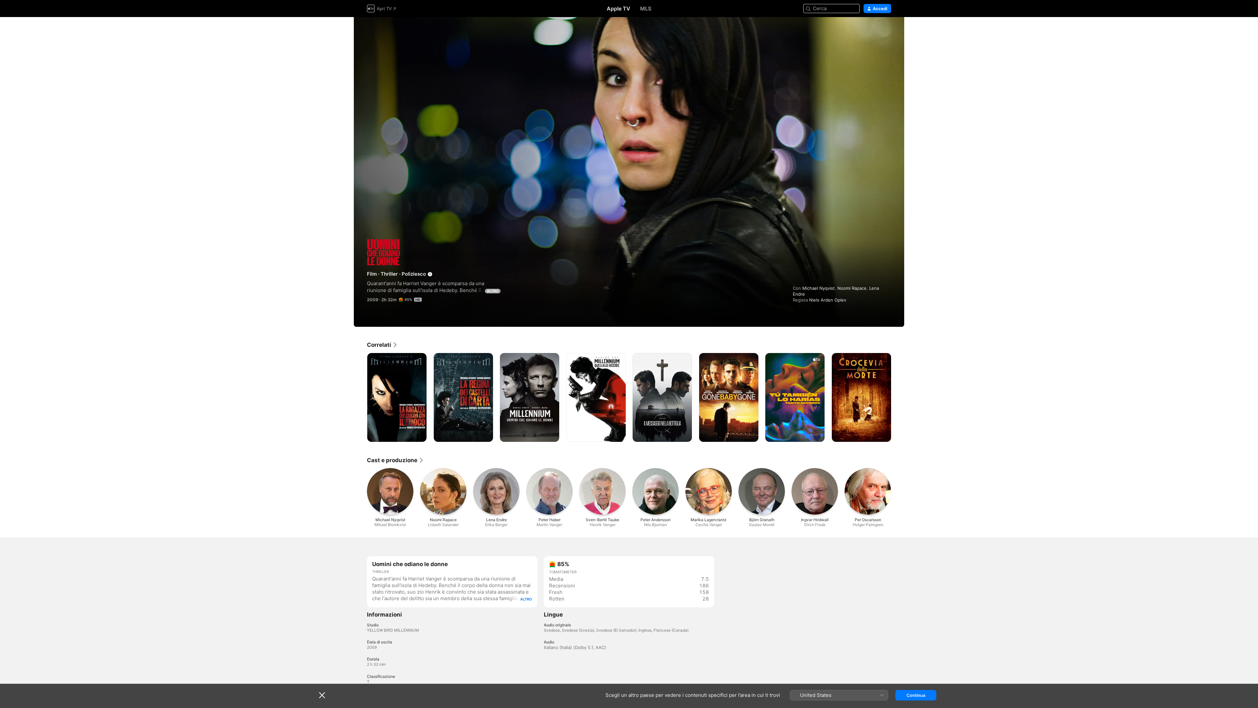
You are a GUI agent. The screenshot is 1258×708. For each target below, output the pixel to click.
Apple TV (618, 8)
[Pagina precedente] (360, 397)
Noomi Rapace (852, 288)
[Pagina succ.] (897, 397)
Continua (915, 695)
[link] (382, 344)
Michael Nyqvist (818, 288)
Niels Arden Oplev (827, 300)
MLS (645, 8)
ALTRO (493, 291)
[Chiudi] (322, 695)
